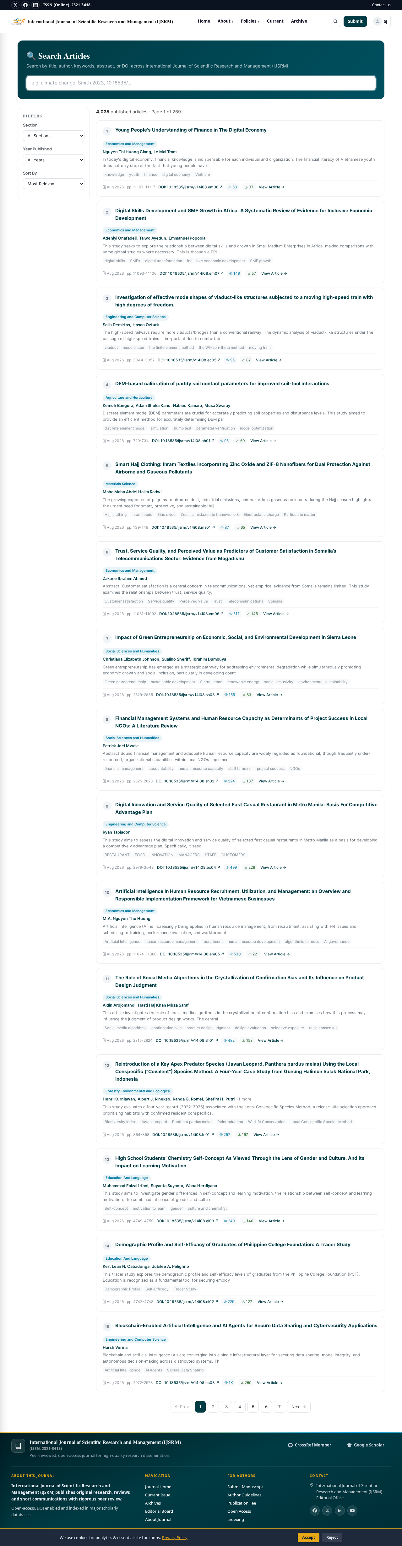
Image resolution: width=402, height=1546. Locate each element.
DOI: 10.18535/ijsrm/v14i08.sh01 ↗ (187, 1040)
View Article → (272, 187)
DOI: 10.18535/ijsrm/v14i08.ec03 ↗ (187, 1382)
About (225, 21)
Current (275, 21)
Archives (153, 1503)
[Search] (335, 21)
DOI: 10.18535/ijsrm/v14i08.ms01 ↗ (183, 527)
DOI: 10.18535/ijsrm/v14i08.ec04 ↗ (188, 867)
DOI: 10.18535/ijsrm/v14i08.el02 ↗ (187, 1301)
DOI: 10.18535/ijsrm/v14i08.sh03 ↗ (187, 694)
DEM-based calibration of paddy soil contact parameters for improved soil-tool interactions (222, 383)
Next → (298, 1406)
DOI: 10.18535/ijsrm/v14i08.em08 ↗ (190, 187)
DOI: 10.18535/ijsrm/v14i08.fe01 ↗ (183, 1134)
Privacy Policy (174, 1537)
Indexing (235, 1519)
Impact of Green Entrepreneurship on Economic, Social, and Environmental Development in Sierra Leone (235, 637)
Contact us (381, 5)
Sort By (30, 173)
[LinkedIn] (35, 5)
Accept (308, 1537)
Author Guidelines (244, 1495)
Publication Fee (241, 1503)
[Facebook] (25, 5)
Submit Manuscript (245, 1486)
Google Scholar (369, 1445)
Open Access (239, 1511)
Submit (355, 21)
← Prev (182, 1406)
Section (30, 125)
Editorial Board (159, 1511)
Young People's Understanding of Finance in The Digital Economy (191, 130)
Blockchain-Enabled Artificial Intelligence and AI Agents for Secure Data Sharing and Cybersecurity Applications (246, 1325)
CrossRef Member (313, 1445)
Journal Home (158, 1486)
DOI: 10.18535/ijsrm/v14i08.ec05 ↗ (189, 360)
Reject (332, 1537)
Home (204, 21)
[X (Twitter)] (327, 1510)
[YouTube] (352, 1510)
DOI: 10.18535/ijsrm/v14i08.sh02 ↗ (187, 781)
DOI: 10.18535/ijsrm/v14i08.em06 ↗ (191, 613)
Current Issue (157, 1495)
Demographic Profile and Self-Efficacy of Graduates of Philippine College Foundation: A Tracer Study (232, 1244)
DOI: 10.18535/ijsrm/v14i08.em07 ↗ (192, 273)
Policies (250, 21)
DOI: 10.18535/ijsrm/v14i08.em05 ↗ (192, 954)
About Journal (158, 1519)
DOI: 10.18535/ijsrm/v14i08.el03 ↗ (187, 1221)
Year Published (37, 149)
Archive (299, 21)
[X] (15, 5)
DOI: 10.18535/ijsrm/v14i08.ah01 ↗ (183, 440)
